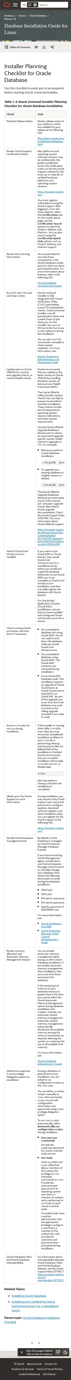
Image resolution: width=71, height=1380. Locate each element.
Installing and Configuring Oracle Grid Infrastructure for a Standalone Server (35, 1306)
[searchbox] (53, 4)
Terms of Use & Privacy (50, 1368)
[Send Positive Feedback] (65, 1352)
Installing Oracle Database (29, 1296)
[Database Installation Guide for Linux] (36, 47)
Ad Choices (49, 1374)
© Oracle (19, 1363)
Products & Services (22, 1368)
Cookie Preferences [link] (29, 1374)
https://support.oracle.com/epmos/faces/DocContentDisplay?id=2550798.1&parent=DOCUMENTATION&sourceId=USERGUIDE (51, 537)
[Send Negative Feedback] (58, 1352)
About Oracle (34, 1363)
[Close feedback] (21, 1352)
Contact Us (50, 1363)
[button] (15, 5)
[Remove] (35, 5)
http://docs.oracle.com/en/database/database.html (51, 141)
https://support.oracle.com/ (51, 193)
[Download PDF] (44, 47)
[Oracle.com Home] (7, 5)
